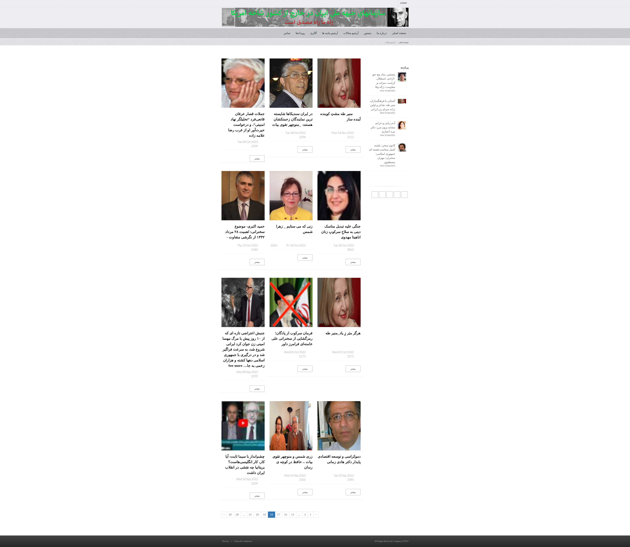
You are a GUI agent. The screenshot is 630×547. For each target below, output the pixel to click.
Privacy (225, 541)
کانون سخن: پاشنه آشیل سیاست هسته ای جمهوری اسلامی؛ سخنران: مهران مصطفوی (382, 154)
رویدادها (300, 33)
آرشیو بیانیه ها (330, 33)
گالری (313, 33)
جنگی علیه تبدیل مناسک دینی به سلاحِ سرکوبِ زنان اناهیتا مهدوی (341, 231)
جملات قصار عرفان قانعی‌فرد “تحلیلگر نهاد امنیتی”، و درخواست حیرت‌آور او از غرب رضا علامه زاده (246, 124)
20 (257, 514)
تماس (287, 33)
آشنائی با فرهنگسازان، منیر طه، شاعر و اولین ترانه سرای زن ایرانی (382, 105)
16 (285, 514)
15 (292, 514)
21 (250, 514)
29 (230, 514)
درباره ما (382, 33)
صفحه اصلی (399, 33)
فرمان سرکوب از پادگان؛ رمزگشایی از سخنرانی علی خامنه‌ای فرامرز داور (292, 338)
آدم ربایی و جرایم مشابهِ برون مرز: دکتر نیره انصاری (383, 127)
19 (264, 514)
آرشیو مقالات (351, 33)
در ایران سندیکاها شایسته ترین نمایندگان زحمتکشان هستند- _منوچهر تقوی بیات (292, 119)
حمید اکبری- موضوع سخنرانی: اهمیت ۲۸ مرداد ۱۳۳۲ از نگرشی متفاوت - (245, 231)
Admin (403, 3)
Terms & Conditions (243, 541)
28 (237, 514)
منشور (367, 33)
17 (278, 514)
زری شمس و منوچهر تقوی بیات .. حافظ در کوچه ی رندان (293, 461)
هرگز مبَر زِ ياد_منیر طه (343, 333)
